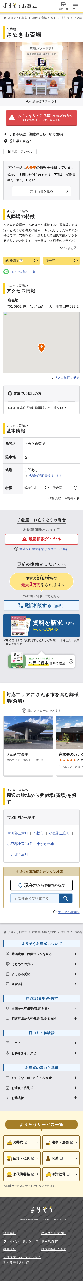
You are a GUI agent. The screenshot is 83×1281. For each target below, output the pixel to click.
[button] (41, 118)
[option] (41, 954)
